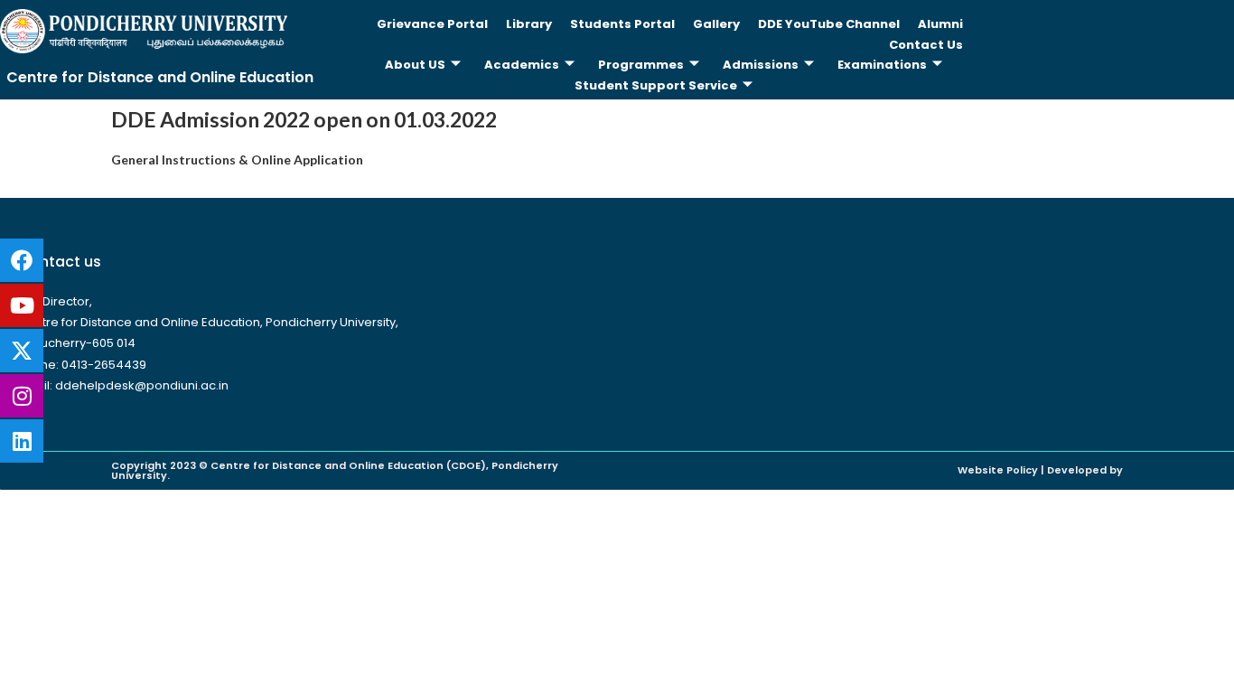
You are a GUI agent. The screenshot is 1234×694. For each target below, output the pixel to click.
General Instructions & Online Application (237, 159)
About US (415, 64)
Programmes (641, 64)
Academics (521, 64)
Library (529, 24)
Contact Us (926, 44)
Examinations (882, 64)
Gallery (716, 24)
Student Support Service (656, 85)
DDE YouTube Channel (829, 24)
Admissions (761, 64)
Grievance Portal (432, 24)
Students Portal (622, 24)
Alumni (940, 24)
